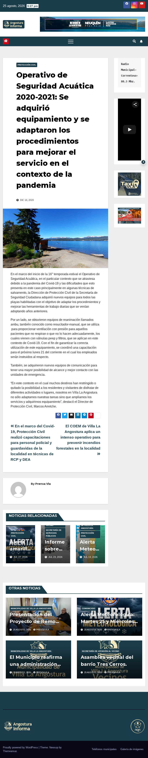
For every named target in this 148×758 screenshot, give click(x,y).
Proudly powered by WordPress (21, 747)
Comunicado (88, 608)
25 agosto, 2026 (22, 629)
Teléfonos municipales (104, 749)
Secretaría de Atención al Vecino (100, 651)
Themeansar (10, 751)
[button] (134, 41)
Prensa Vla (43, 484)
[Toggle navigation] (71, 41)
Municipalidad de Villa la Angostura (88, 525)
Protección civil (27, 65)
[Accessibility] (138, 726)
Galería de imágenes (132, 749)
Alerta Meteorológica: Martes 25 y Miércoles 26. (108, 621)
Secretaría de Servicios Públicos (53, 533)
